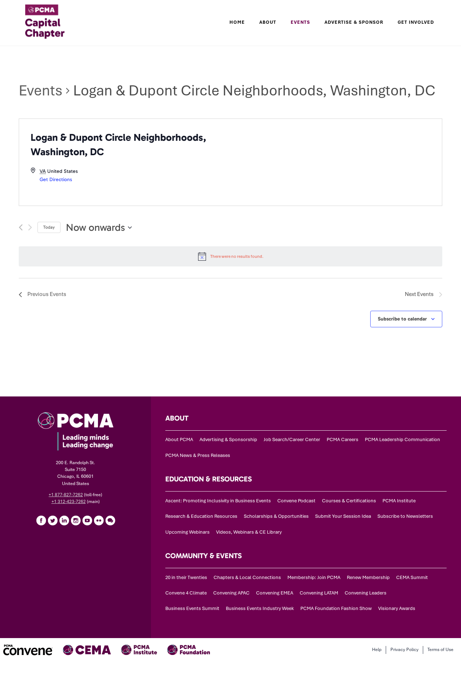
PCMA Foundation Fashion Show (336, 608)
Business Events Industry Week (260, 608)
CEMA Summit (412, 577)
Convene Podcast (296, 501)
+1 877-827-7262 (66, 495)
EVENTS (300, 22)
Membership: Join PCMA (313, 577)
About (267, 22)
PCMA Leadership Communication (402, 439)
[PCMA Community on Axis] (110, 520)
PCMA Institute (399, 501)
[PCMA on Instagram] (76, 520)
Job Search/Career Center (292, 439)
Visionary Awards (396, 608)
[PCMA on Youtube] (87, 520)
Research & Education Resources (201, 516)
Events (40, 90)
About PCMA (179, 439)
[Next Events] (30, 227)
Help (376, 649)
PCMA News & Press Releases (197, 455)
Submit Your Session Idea (343, 516)
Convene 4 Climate (186, 593)
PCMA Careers (342, 439)
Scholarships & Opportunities (276, 516)
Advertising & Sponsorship (228, 439)
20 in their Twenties (186, 577)
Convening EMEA (274, 593)
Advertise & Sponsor (354, 22)
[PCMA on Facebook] (41, 520)
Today (49, 227)
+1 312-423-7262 (69, 501)
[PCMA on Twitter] (53, 520)
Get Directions (56, 179)
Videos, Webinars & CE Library (249, 532)
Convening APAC (231, 593)
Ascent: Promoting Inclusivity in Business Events (218, 501)
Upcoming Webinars (187, 532)
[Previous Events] (21, 227)
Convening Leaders (365, 593)
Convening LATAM (319, 593)
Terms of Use (440, 649)
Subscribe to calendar (402, 319)
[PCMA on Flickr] (99, 520)
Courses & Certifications (349, 501)
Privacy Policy (404, 649)
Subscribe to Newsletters (405, 516)
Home (237, 22)
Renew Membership (368, 577)
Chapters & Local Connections (247, 577)
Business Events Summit (192, 608)
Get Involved (416, 22)
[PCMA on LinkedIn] (64, 520)
